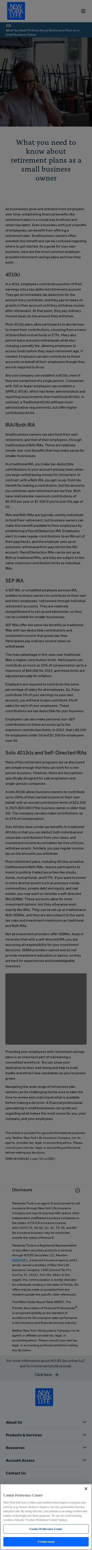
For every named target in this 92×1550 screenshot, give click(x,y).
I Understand (46, 1541)
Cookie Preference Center (46, 1529)
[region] (46, 1517)
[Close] (86, 1489)
